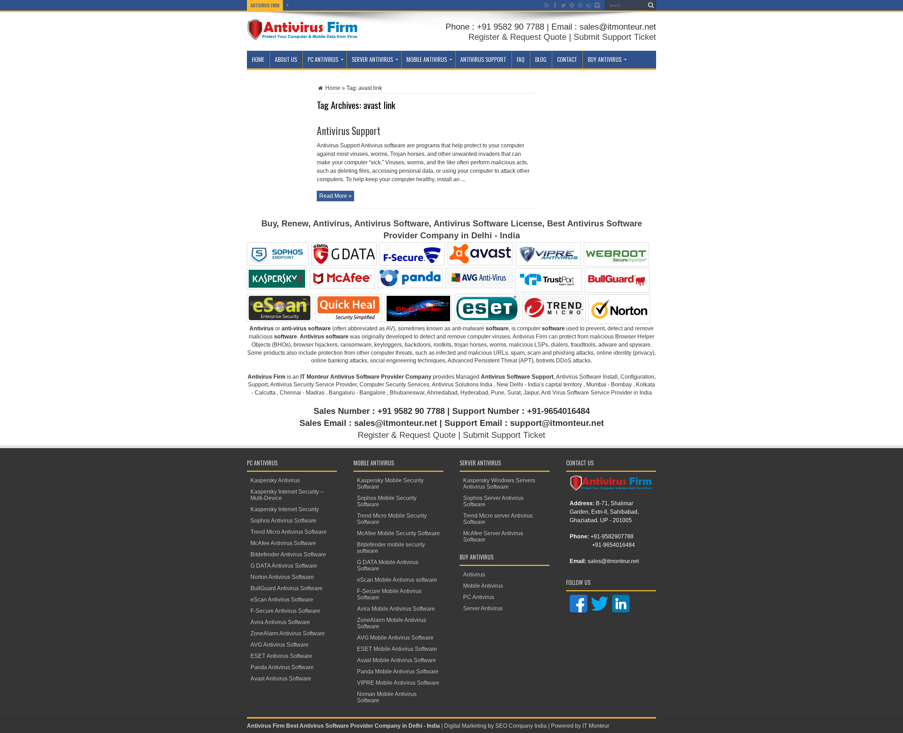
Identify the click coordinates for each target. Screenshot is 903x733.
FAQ (521, 59)
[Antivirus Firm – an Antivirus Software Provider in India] (303, 34)
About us (286, 59)
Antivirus (474, 575)
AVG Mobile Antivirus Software (395, 638)
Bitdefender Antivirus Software (288, 554)
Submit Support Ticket (615, 37)
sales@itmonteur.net (613, 561)
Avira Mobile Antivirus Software (396, 609)
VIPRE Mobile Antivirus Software (398, 683)
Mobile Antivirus (426, 59)
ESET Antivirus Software (281, 656)
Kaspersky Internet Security (284, 509)
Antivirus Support (483, 59)
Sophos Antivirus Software (283, 521)
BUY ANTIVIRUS (605, 59)
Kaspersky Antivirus (275, 480)
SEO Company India (521, 726)
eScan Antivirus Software (281, 600)
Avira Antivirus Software (280, 622)
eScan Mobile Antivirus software (397, 580)
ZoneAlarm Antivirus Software (287, 633)
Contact (567, 59)
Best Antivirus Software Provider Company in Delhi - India (363, 726)
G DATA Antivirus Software (283, 566)
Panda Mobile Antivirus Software (397, 671)
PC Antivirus (323, 59)
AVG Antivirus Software (279, 645)
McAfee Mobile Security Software (398, 533)
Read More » (335, 196)
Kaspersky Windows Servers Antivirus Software (499, 483)
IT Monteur (595, 726)
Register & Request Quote (517, 37)
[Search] (651, 5)
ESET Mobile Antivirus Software (397, 649)
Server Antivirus (372, 59)
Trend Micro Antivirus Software (288, 532)
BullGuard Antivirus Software (286, 588)
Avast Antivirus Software (280, 679)
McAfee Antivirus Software (283, 543)
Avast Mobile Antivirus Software (396, 660)
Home (258, 59)
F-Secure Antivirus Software (285, 611)
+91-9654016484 (613, 545)
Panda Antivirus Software (282, 667)
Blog (540, 59)
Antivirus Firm (266, 726)
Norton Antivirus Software (282, 577)
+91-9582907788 (612, 536)
